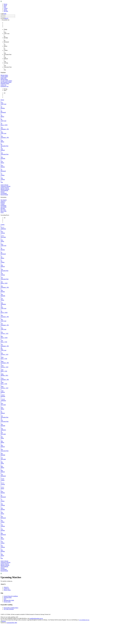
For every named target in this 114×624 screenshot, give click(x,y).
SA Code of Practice (9, 609)
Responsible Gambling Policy (11, 607)
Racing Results (4, 194)
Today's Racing (4, 185)
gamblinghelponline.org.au (36, 618)
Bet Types (3, 209)
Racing (5, 4)
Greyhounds (4, 193)
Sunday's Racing (5, 187)
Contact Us (6, 588)
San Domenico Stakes (6, 82)
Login (2, 13)
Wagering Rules (8, 597)
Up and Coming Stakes (6, 80)
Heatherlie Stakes (5, 83)
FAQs (2, 212)
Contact (6, 8)
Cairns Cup (3, 85)
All (4, 93)
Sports (5, 5)
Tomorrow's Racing (5, 186)
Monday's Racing (5, 189)
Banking (3, 202)
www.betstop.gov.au (84, 620)
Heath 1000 (3, 78)
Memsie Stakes (4, 75)
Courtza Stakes (4, 76)
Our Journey (4, 200)
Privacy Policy (7, 590)
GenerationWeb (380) (11, 622)
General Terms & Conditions (11, 596)
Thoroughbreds (4, 190)
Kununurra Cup (4, 86)
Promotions (3, 205)
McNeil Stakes (4, 79)
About (5, 9)
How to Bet (3, 211)
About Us (3, 201)
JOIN (5, 13)
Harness (3, 191)
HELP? (6, 18)
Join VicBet (3, 207)
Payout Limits (7, 601)
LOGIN (3, 18)
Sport (5, 90)
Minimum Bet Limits (9, 600)
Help (5, 7)
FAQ (5, 599)
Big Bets (6, 11)
